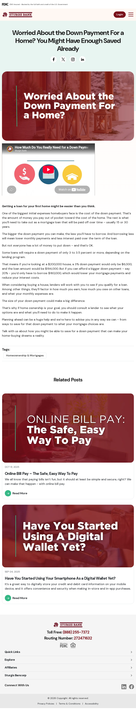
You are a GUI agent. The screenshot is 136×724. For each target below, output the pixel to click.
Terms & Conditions (69, 703)
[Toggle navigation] (130, 14)
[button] (68, 652)
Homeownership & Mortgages (25, 355)
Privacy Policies (46, 703)
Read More (19, 493)
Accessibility (92, 703)
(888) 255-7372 (76, 632)
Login (119, 14)
